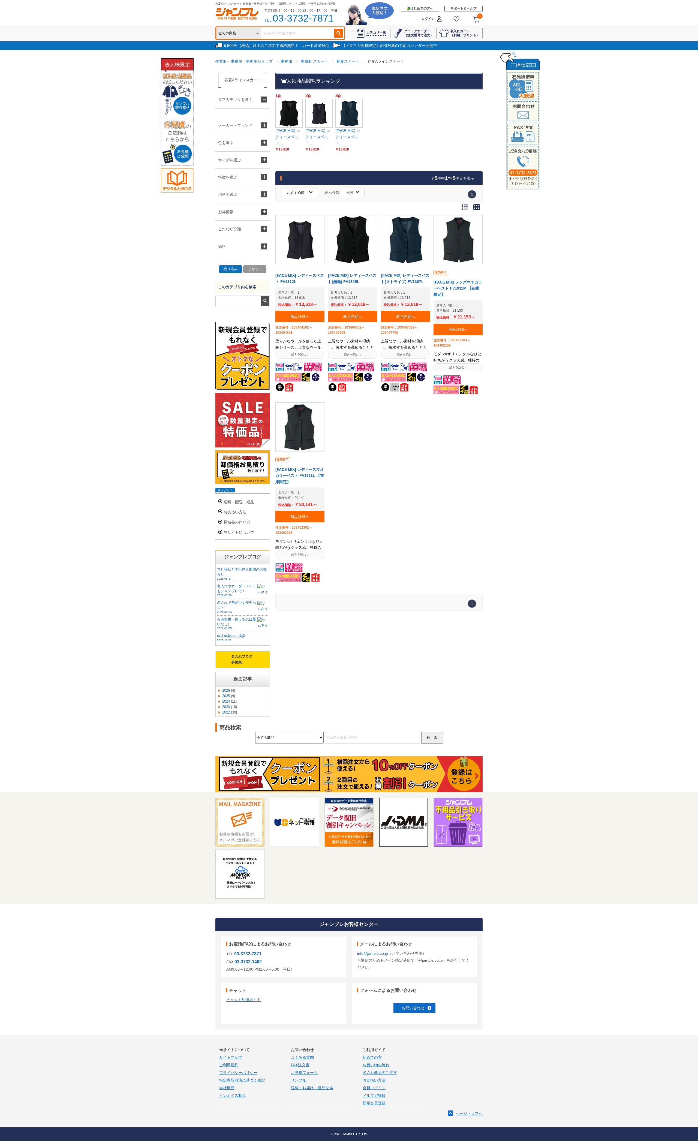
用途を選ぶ (227, 194)
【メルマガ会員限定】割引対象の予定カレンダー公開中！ (391, 45)
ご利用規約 (228, 1065)
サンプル (298, 1080)
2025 (226, 696)
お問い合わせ (413, 1008)
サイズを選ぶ (229, 160)
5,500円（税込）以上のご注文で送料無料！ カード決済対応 (276, 45)
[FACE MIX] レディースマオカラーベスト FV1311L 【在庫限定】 (299, 475)
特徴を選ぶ (227, 177)
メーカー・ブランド (235, 125)
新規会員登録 (374, 1103)
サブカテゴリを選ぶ (235, 99)
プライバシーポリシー (238, 1072)
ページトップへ (469, 1113)
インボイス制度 (232, 1095)
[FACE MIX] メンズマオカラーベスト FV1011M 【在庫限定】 (458, 288)
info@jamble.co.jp (372, 953)
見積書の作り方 (237, 522)
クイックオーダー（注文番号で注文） (419, 33)
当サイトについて (239, 532)
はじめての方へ (421, 8)
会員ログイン (374, 1088)
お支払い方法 (235, 512)
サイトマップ (230, 1057)
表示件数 (332, 192)
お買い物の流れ (376, 1065)
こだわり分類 (229, 229)
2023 (226, 707)
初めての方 (372, 1057)
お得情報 (225, 212)
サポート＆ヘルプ (463, 8)
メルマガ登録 (374, 1095)
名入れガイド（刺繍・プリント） (465, 33)
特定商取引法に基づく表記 (242, 1080)
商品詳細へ (299, 316)
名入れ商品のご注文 (380, 1072)
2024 (226, 701)
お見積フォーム (304, 1072)
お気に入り (456, 19)
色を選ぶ (225, 142)
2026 (226, 691)
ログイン (428, 19)
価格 (222, 246)
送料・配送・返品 (239, 502)
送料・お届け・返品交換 (312, 1088)
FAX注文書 (300, 1065)
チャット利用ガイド (243, 1000)
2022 (226, 712)
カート (480, 16)
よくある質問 (302, 1057)
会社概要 (226, 1088)
